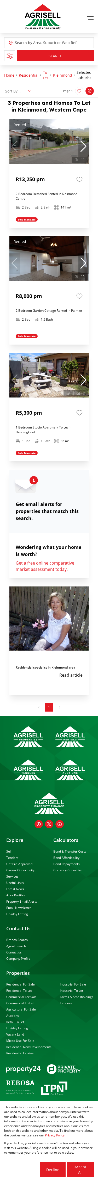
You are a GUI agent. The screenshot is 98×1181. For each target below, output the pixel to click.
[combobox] (38, 42)
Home (9, 75)
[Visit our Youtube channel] (59, 824)
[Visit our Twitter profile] (49, 824)
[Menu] (89, 17)
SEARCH (55, 55)
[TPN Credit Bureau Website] (54, 1089)
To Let (45, 75)
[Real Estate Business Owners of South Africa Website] (20, 1089)
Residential (28, 75)
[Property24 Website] (23, 1069)
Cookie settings (21, 1169)
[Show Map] (89, 91)
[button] (83, 146)
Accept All (80, 1169)
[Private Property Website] (63, 1069)
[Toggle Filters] (9, 55)
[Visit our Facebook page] (38, 824)
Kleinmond (62, 75)
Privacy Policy (55, 1135)
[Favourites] (79, 179)
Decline (52, 1169)
